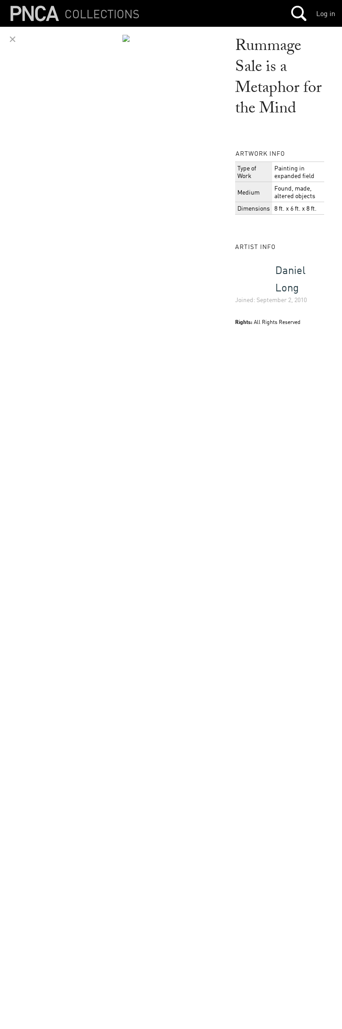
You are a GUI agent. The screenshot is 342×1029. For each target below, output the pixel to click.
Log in (325, 13)
